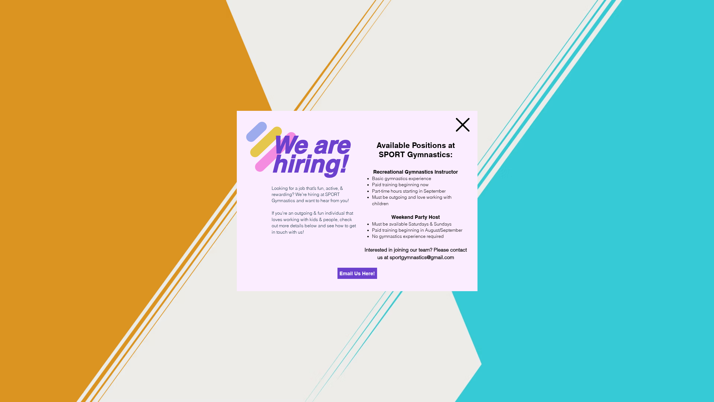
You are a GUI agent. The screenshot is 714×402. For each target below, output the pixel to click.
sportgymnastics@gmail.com (422, 257)
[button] (462, 125)
